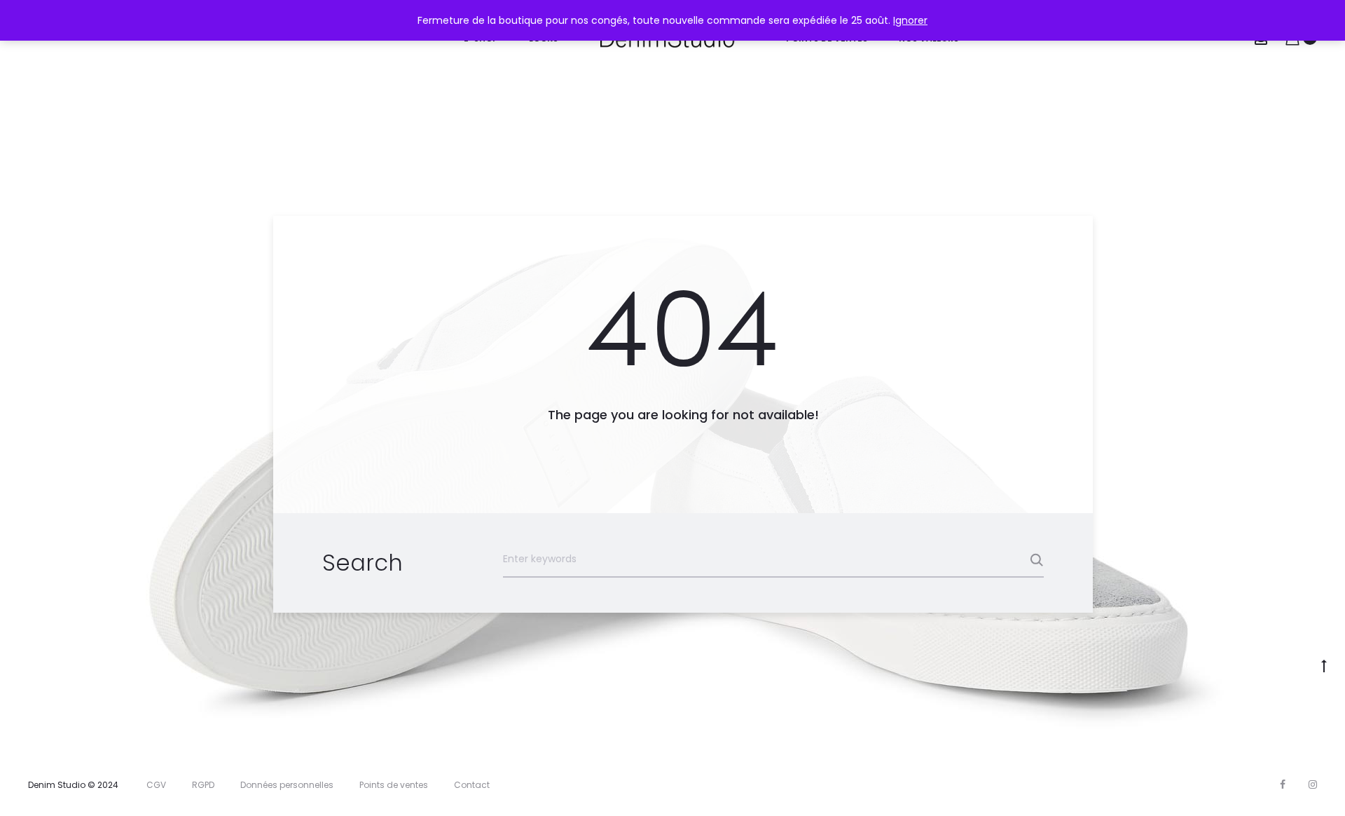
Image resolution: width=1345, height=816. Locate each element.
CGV (156, 785)
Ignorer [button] (910, 20)
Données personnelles (286, 785)
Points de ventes (393, 785)
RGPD (203, 785)
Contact (472, 785)
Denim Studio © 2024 (73, 785)
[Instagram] (1313, 784)
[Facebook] (1282, 784)
